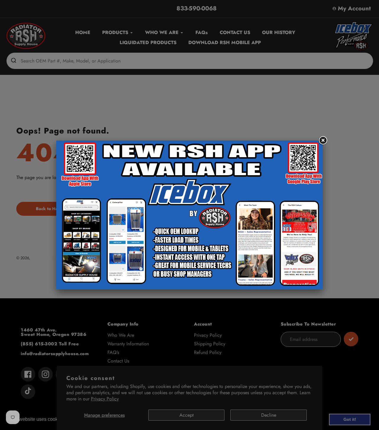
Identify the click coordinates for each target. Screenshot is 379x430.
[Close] (322, 140)
